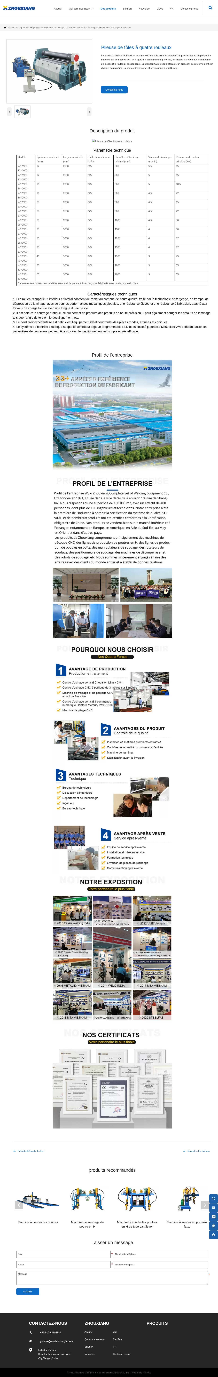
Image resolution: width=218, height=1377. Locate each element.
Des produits (23, 27)
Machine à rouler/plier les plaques (82, 27)
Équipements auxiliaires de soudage (47, 27)
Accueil (11, 27)
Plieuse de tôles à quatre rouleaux (115, 27)
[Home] (18, 8)
